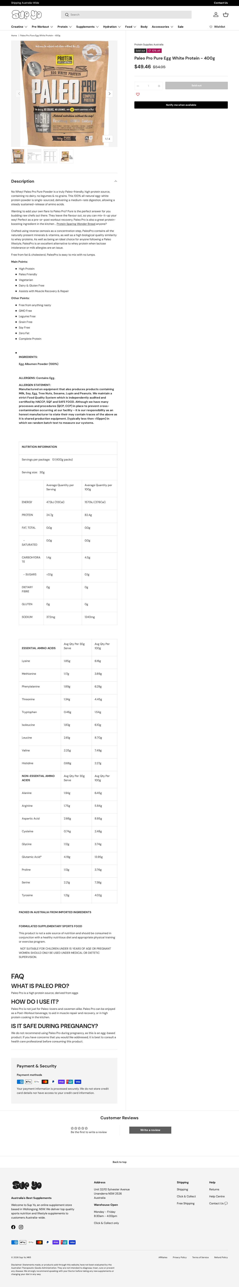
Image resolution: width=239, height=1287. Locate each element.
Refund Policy (221, 1257)
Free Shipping (186, 1203)
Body (144, 27)
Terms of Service (200, 1257)
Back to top (119, 1162)
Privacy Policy (180, 1257)
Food (128, 27)
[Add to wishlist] (137, 94)
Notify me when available (181, 104)
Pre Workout (40, 27)
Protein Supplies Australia (148, 44)
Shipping (182, 1189)
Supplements (85, 27)
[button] (226, 14)
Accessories (160, 27)
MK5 (29, 1257)
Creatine (17, 27)
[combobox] (126, 15)
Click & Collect (186, 1196)
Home (14, 35)
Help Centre (217, 1196)
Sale (181, 27)
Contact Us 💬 (218, 1203)
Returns (214, 1189)
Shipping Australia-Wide (25, 2)
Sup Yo (22, 1257)
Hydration (110, 27)
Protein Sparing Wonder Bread (76, 224)
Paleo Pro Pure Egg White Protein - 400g (40, 35)
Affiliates (163, 1257)
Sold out (197, 85)
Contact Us (221, 2)
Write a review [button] (150, 1130)
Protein (63, 27)
